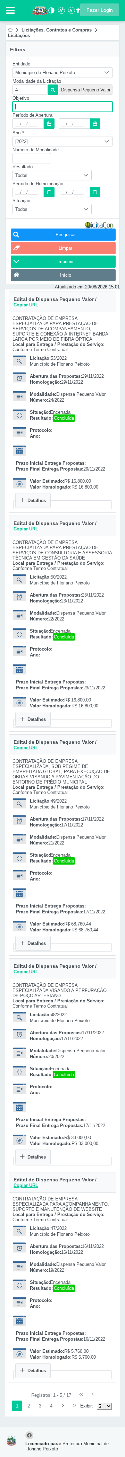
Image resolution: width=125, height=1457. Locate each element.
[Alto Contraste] (51, 12)
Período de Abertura (32, 115)
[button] (99, 9)
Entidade (21, 63)
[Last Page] (74, 1406)
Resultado (22, 166)
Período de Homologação (37, 183)
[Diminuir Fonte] (71, 12)
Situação (21, 200)
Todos (21, 175)
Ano (18, 132)
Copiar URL (26, 304)
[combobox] (62, 72)
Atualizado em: (70, 286)
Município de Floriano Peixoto (45, 72)
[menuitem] (10, 30)
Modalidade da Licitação (36, 81)
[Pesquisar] (41, 12)
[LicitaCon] (99, 225)
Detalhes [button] (36, 500)
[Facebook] (30, 1435)
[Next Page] (63, 1406)
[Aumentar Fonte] (61, 12)
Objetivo (20, 98)
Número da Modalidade (35, 149)
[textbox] (29, 89)
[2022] (21, 141)
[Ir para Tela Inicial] (36, 9)
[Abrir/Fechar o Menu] (10, 10)
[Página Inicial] (10, 30)
